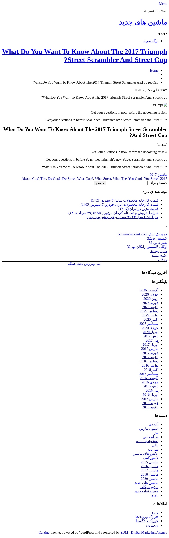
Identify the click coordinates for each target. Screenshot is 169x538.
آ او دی (153, 424)
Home (154, 70)
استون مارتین (148, 428)
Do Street (68, 178)
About (26, 178)
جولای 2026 (150, 294)
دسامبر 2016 (149, 361)
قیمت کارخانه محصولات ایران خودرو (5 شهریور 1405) (119, 204)
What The (120, 178)
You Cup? (135, 178)
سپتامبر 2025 (148, 323)
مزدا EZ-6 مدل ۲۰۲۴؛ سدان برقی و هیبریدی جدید (122, 217)
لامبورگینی (150, 458)
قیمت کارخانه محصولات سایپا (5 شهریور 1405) (124, 200)
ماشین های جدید (143, 22)
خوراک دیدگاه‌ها (147, 521)
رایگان (162, 259)
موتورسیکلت (149, 487)
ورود (155, 512)
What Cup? (85, 178)
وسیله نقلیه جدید (146, 491)
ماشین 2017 (158, 174)
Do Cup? (54, 178)
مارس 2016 (149, 399)
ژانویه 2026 (150, 307)
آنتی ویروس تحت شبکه (84, 263)
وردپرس (152, 525)
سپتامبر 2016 (148, 374)
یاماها (154, 495)
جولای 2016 (150, 382)
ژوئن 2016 (150, 386)
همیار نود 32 (158, 251)
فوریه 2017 (150, 353)
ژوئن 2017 (150, 336)
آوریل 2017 (150, 344)
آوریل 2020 (150, 332)
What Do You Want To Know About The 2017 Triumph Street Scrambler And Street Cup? (84, 55)
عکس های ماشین (145, 453)
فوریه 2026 (150, 303)
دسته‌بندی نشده (147, 441)
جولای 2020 (150, 328)
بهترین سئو (159, 255)
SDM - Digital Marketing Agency (143, 532)
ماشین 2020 (149, 478)
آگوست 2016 (149, 378)
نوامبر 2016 (150, 365)
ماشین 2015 (149, 462)
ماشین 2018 (149, 474)
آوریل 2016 (150, 394)
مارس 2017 (149, 349)
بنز (156, 432)
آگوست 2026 (149, 290)
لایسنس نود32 (157, 238)
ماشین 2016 (149, 466)
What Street (103, 178)
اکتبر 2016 (151, 369)
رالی (155, 445)
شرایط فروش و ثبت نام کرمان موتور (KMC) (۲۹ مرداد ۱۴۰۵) (113, 213)
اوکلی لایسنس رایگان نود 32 (147, 247)
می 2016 (152, 390)
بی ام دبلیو (150, 437)
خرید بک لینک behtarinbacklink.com (142, 234)
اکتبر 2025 (151, 319)
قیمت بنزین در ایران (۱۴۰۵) (138, 209)
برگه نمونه (150, 41)
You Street (151, 178)
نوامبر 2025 (150, 315)
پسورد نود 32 (158, 242)
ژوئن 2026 (150, 298)
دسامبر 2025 (149, 311)
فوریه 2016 (150, 403)
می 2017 (152, 340)
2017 (163, 178)
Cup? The (39, 178)
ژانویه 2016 (150, 407)
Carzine (44, 532)
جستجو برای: (158, 183)
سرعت (153, 449)
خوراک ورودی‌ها (146, 516)
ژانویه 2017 (150, 357)
